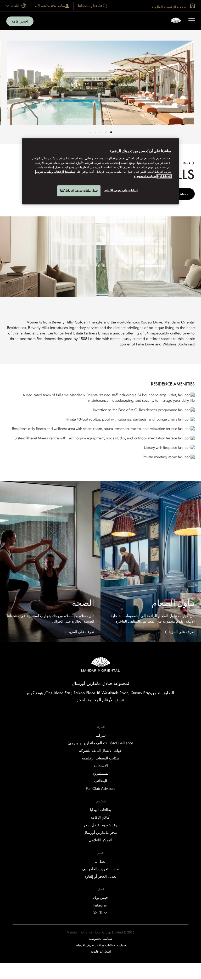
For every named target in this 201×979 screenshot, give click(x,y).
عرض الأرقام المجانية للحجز (100, 700)
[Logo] (175, 21)
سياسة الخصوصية (144, 176)
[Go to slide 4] (95, 132)
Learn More (179, 194)
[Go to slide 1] (111, 132)
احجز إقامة (20, 21)
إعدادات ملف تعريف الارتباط (121, 190)
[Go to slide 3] (100, 132)
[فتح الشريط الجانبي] (191, 21)
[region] (100, 171)
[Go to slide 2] (106, 132)
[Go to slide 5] (90, 132)
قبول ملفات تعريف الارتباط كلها (79, 190)
